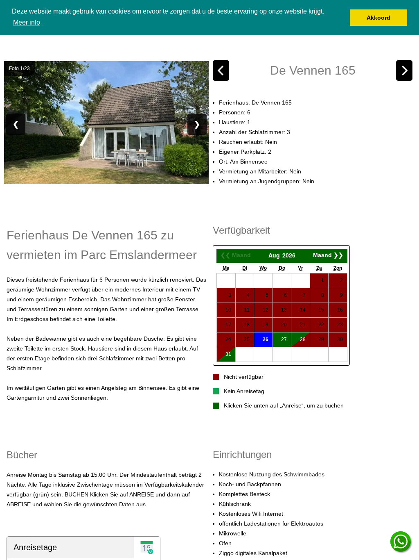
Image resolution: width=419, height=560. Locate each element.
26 (265, 339)
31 (228, 354)
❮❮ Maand (236, 255)
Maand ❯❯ (328, 255)
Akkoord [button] (378, 17)
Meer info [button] (26, 22)
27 (284, 339)
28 (303, 339)
